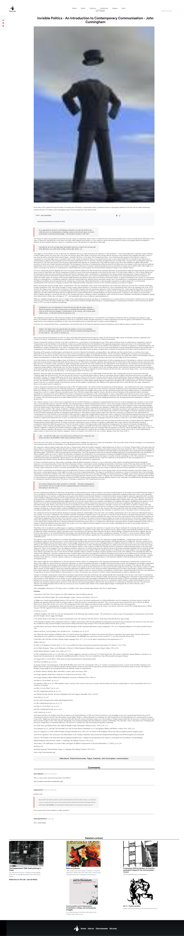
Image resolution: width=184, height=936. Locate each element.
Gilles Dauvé (64, 758)
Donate (83, 928)
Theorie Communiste (78, 758)
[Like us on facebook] (3, 26)
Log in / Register (100, 11)
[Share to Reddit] (120, 215)
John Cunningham (46, 215)
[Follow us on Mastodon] (3, 20)
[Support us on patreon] (3, 23)
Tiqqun (89, 758)
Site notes (113, 928)
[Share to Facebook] (117, 215)
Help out (91, 928)
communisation (123, 758)
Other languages (102, 928)
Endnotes (96, 758)
